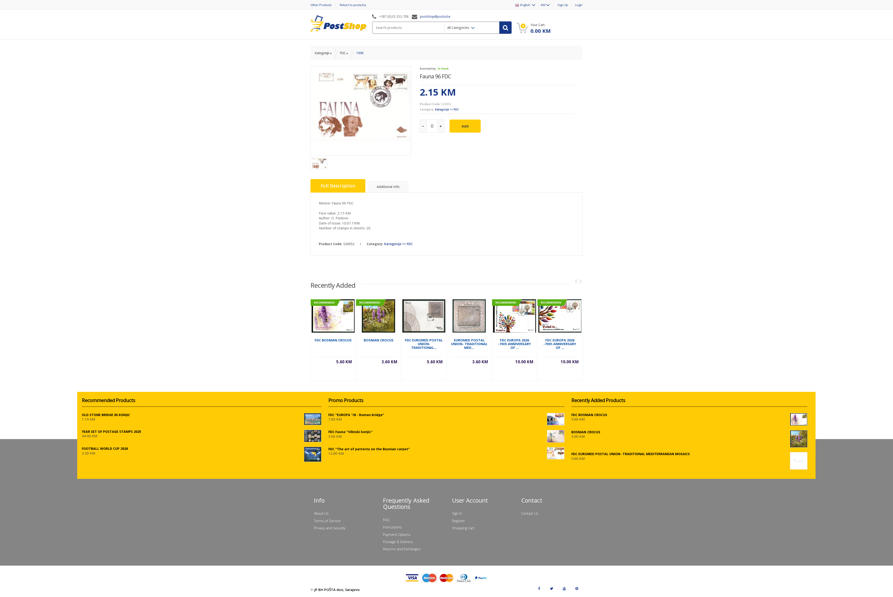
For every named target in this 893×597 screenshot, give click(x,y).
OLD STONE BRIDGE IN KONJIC (106, 415)
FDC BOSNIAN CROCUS (333, 340)
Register (458, 520)
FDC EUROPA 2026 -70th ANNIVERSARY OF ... (514, 344)
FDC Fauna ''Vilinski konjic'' (350, 432)
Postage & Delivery (398, 541)
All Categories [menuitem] (458, 27)
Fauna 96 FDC (435, 76)
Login (579, 5)
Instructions (392, 527)
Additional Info (388, 186)
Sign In (457, 513)
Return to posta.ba (353, 5)
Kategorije (322, 52)
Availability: (428, 68)
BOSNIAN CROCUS (378, 340)
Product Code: (430, 104)
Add (465, 126)
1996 (359, 52)
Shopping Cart (463, 528)
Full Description (338, 186)
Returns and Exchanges (401, 549)
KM (543, 5)
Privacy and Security (330, 528)
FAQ (386, 519)
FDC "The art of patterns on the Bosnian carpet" (369, 449)
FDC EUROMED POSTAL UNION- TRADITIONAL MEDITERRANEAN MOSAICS (630, 454)
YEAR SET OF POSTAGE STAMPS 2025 (111, 431)
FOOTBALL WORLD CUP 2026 (105, 448)
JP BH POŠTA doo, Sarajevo (337, 589)
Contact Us (529, 513)
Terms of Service (327, 520)
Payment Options (397, 534)
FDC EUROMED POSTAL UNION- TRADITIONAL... (424, 344)
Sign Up (562, 5)
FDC (343, 52)
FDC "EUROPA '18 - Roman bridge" (356, 415)
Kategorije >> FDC (447, 109)
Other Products (321, 5)
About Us (321, 513)
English (525, 5)
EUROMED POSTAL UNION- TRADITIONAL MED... (469, 344)
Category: (427, 109)
